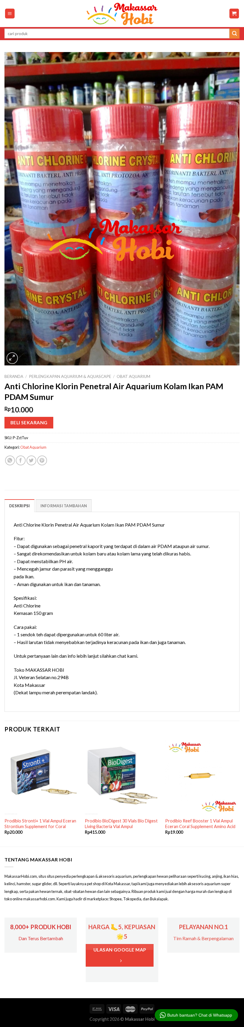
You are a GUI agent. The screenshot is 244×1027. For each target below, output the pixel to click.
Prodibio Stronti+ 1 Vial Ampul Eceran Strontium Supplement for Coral (40, 823)
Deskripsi (19, 505)
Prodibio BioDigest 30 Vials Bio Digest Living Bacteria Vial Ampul (121, 823)
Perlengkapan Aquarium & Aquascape (70, 376)
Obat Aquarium (133, 376)
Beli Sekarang (29, 422)
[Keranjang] (234, 13)
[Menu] (10, 13)
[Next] (239, 792)
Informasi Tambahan (63, 505)
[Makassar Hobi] (122, 13)
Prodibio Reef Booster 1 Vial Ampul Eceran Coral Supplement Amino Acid (200, 823)
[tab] (19, 505)
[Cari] (234, 34)
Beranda (13, 376)
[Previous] (4, 792)
